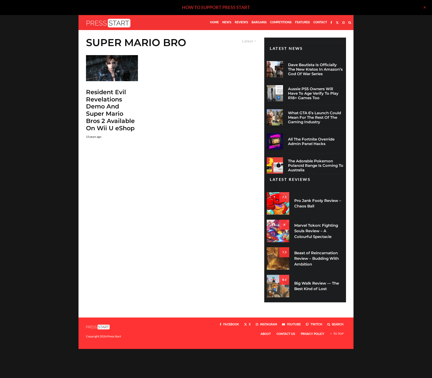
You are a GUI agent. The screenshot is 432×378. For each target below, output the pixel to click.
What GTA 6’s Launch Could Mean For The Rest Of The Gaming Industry (314, 117)
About (265, 334)
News (226, 22)
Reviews (241, 22)
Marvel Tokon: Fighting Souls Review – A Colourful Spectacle (316, 231)
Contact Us (285, 334)
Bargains (259, 22)
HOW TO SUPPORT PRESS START (216, 7)
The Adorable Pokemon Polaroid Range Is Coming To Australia (315, 165)
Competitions (281, 22)
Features (302, 22)
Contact (320, 22)
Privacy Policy (312, 334)
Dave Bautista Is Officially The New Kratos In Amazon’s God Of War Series (315, 69)
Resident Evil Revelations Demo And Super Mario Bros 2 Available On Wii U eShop (110, 110)
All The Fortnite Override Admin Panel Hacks (311, 141)
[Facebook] (331, 22)
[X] (337, 22)
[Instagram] (343, 22)
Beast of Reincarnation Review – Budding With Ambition (316, 258)
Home (214, 22)
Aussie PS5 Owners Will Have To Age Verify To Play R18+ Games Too (313, 93)
